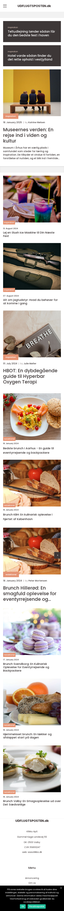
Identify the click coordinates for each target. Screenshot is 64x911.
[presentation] (57, 555)
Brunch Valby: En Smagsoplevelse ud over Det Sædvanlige (32, 802)
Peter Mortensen (37, 581)
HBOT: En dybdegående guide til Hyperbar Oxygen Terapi (30, 376)
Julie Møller (30, 363)
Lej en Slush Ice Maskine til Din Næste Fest (29, 234)
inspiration (13, 27)
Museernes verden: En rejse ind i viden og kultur (28, 135)
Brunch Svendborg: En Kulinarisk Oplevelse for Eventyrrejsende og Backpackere (26, 667)
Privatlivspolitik (36, 906)
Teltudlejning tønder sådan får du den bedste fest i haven (31, 33)
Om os (32, 882)
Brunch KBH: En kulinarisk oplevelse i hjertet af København (27, 517)
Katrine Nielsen (36, 122)
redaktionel (9, 439)
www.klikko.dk (35, 852)
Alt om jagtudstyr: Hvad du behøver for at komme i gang (30, 301)
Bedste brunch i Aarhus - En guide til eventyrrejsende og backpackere (28, 450)
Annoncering (32, 878)
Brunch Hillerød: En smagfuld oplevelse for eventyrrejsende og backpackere (29, 593)
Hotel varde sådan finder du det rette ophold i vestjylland (30, 57)
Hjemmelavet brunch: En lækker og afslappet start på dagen (27, 736)
